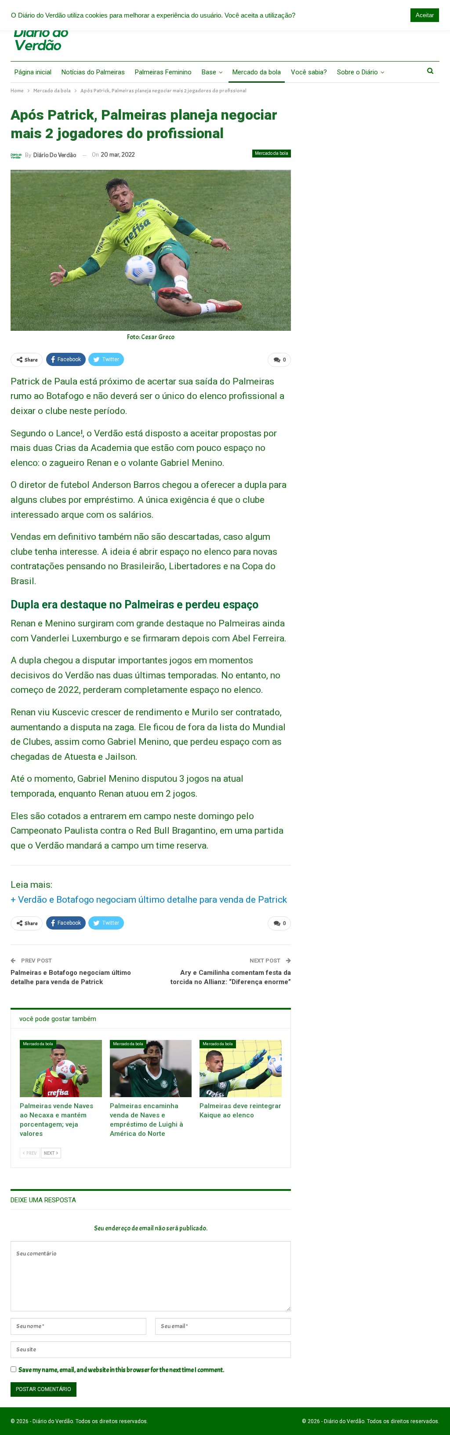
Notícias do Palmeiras (93, 72)
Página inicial (33, 72)
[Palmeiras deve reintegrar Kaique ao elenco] (241, 1069)
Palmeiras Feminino (163, 72)
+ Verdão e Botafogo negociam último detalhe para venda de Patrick (149, 899)
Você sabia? (309, 72)
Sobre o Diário (357, 72)
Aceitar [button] (425, 15)
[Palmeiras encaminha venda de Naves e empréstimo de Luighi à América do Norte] (151, 1069)
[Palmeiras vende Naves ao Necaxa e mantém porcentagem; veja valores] (61, 1069)
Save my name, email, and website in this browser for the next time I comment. (121, 1370)
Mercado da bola (256, 72)
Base (209, 72)
